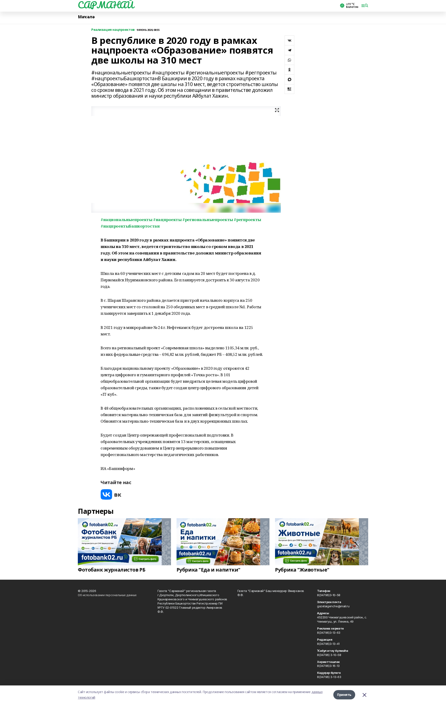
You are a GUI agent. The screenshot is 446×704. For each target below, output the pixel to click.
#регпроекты (247, 219)
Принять (344, 694)
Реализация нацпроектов (113, 30)
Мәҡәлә (86, 16)
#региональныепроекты (207, 219)
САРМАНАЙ (106, 5)
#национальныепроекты (126, 219)
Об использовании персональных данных (107, 595)
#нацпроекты (167, 219)
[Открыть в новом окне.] (111, 494)
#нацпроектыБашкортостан (130, 226)
